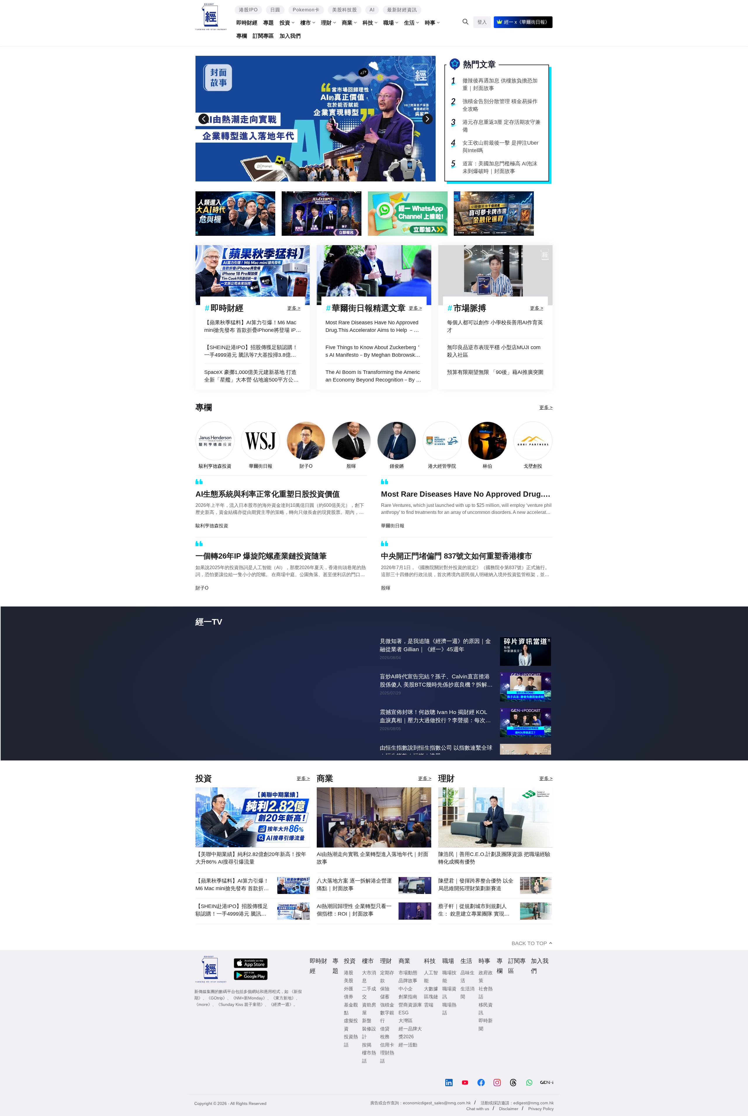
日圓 (275, 9)
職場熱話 (449, 1020)
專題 (268, 23)
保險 (384, 1000)
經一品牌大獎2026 (410, 1044)
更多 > (293, 307)
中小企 (406, 1000)
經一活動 (408, 1056)
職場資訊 (449, 1004)
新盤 (366, 1032)
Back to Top (529, 955)
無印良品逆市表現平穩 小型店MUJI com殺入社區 (494, 351)
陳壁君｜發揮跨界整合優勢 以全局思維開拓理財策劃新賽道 (475, 896)
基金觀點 (351, 1020)
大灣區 (406, 1032)
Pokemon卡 (306, 9)
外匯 (348, 1000)
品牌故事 (408, 992)
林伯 (487, 466)
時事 (430, 23)
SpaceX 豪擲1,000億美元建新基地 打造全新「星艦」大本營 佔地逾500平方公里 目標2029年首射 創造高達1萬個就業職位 (251, 376)
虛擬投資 (351, 1036)
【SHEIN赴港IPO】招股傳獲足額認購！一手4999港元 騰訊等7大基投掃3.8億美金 (251, 351)
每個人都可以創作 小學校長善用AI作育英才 (495, 326)
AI (372, 9)
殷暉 (351, 466)
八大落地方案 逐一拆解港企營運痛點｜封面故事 (354, 896)
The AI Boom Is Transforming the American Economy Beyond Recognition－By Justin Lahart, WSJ (373, 376)
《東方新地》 (283, 1010)
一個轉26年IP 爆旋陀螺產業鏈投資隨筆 (261, 556)
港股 (348, 984)
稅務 (384, 1048)
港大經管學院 (442, 466)
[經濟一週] (211, 17)
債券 (348, 1008)
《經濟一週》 (281, 1016)
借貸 (384, 1040)
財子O (305, 466)
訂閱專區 (263, 36)
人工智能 (431, 988)
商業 (347, 23)
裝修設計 (369, 1044)
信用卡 (387, 1056)
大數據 (431, 1000)
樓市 (305, 23)
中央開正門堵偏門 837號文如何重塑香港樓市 (456, 556)
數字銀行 (387, 1028)
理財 (326, 23)
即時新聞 (486, 1036)
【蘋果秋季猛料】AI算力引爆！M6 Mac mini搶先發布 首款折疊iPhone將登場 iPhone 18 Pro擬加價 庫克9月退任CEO (251, 327)
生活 (409, 23)
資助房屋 (369, 1020)
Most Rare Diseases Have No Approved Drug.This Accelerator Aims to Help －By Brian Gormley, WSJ (372, 327)
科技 (368, 23)
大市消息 (369, 988)
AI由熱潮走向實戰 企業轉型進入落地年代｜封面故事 (372, 870)
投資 (285, 23)
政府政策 (486, 988)
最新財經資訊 (402, 9)
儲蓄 (384, 1008)
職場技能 (449, 988)
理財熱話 (387, 1068)
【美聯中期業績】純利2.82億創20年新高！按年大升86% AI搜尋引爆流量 (250, 870)
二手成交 (369, 1004)
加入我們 (290, 36)
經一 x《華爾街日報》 (527, 22)
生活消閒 (467, 1004)
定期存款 (387, 988)
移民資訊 (486, 1020)
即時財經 (246, 23)
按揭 (366, 1056)
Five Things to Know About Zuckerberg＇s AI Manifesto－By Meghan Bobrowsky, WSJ (373, 351)
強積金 (387, 1016)
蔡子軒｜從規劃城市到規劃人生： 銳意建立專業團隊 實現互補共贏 (474, 922)
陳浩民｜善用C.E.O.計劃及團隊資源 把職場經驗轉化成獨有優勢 (494, 870)
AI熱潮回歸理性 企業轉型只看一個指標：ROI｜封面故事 (354, 922)
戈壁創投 (533, 466)
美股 (348, 992)
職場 (388, 23)
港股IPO (248, 9)
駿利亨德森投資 (215, 466)
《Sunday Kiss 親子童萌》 (240, 1016)
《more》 (203, 1016)
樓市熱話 (369, 1068)
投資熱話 (351, 1052)
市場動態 (408, 984)
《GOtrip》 (217, 1010)
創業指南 (408, 1008)
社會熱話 (486, 1004)
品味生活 (467, 988)
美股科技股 (344, 9)
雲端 (428, 1016)
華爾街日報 (260, 466)
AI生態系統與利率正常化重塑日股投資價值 (267, 494)
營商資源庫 (410, 1016)
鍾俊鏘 (397, 466)
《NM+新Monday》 (249, 1010)
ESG (403, 1024)
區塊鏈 (431, 1008)
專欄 (241, 36)
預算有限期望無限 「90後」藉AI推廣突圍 (495, 372)
